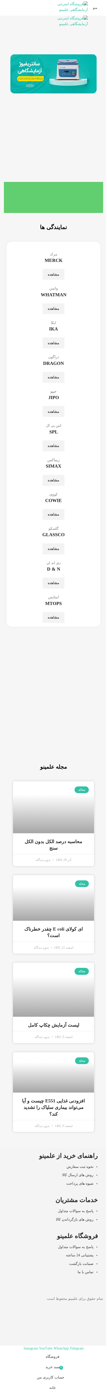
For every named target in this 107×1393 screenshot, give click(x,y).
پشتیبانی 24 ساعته (79, 1255)
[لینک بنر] (53, 727)
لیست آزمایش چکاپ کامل (53, 1025)
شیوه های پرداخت (79, 1183)
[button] (15, 74)
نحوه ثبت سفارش (79, 1167)
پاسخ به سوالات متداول (75, 1211)
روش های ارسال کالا (77, 1175)
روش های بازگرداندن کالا (74, 1219)
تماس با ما (85, 1272)
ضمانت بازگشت (81, 1264)
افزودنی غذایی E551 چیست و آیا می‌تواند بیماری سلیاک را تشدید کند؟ (53, 1107)
